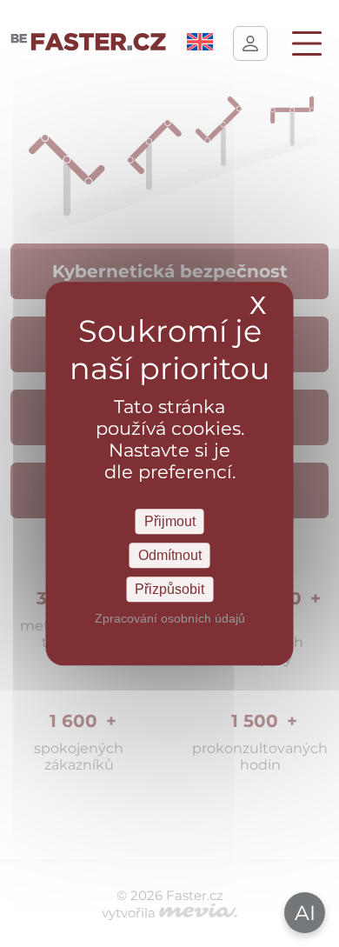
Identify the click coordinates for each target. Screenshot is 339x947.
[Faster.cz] (88, 43)
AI (305, 912)
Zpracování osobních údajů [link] (170, 618)
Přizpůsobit (169, 589)
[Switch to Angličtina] (200, 45)
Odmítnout (170, 555)
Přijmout (170, 521)
